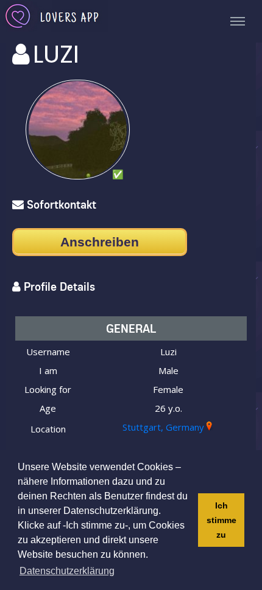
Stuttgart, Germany (163, 427)
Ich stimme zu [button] (221, 520)
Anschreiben (99, 242)
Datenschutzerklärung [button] (67, 571)
